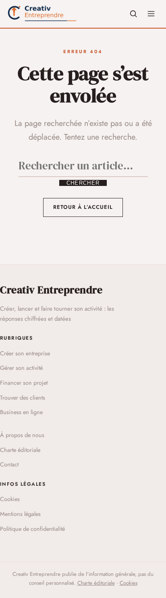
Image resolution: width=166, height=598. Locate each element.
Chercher (83, 183)
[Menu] (151, 13)
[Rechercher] (133, 13)
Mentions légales (20, 514)
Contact (9, 464)
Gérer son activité (21, 368)
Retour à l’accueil (83, 207)
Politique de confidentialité (32, 529)
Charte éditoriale (20, 450)
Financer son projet (24, 383)
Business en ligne (21, 412)
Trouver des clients (22, 398)
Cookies (10, 499)
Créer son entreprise (25, 353)
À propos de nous (22, 435)
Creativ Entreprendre (51, 290)
